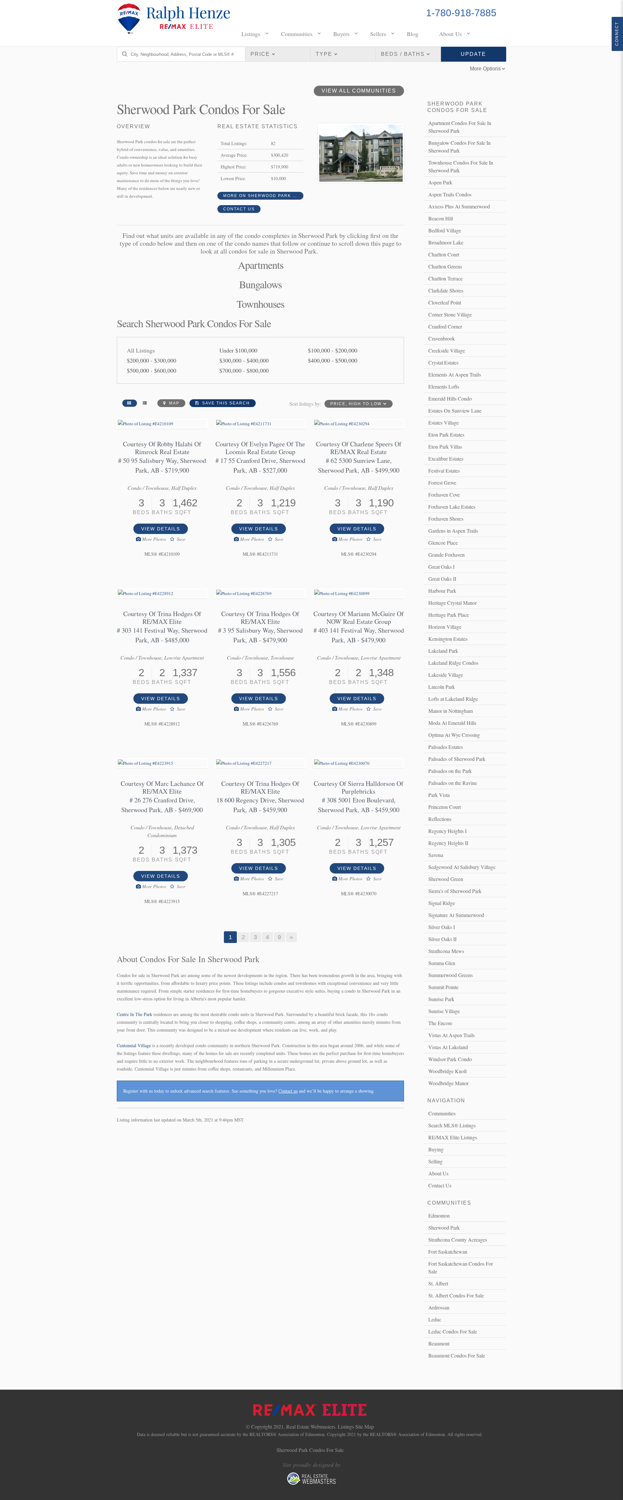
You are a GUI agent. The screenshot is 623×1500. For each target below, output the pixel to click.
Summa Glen (441, 963)
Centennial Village (134, 1045)
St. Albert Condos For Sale (456, 1295)
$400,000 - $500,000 (332, 360)
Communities (296, 34)
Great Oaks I (441, 566)
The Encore (440, 1023)
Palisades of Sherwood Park (456, 758)
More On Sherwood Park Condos (263, 195)
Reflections (439, 818)
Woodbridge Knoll (447, 1071)
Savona (435, 854)
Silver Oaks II (442, 939)
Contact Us (239, 209)
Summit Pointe (443, 987)
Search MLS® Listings (452, 1125)
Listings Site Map (356, 1426)
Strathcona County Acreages (457, 1239)
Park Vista (439, 794)
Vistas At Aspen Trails (451, 1035)
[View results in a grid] (129, 403)
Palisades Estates (445, 746)
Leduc (434, 1319)
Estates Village (443, 422)
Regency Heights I (447, 830)
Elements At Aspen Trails (454, 374)
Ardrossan (438, 1307)
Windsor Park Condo (450, 1059)
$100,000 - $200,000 (332, 350)
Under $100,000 (238, 350)
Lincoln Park (441, 686)
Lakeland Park (443, 650)
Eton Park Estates (446, 434)
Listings (250, 34)
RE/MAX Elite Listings (452, 1137)
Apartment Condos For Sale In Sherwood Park (459, 126)
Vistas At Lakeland (448, 1047)
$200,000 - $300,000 (151, 360)
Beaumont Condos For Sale (456, 1355)
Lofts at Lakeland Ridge (453, 698)
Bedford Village (444, 230)
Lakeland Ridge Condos (453, 662)
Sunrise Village (444, 1011)
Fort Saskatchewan (447, 1251)
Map (173, 403)
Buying (436, 1149)
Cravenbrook (441, 338)
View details (160, 528)
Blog (412, 34)
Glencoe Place (443, 542)
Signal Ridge (441, 902)
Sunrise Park (441, 999)
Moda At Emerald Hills (452, 722)
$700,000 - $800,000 (244, 370)
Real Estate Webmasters (310, 1426)
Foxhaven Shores (445, 518)
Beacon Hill (440, 218)
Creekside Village (446, 350)
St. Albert (438, 1283)
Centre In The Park (134, 1014)
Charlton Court (443, 254)
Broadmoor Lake (445, 242)
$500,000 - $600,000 (151, 370)
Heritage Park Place (448, 614)
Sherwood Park (444, 1227)
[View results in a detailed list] (145, 403)
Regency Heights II (448, 842)
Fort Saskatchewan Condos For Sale (460, 1267)
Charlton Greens (445, 266)
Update (473, 54)
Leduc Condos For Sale (452, 1331)
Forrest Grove (442, 482)
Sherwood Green (445, 878)
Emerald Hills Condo (450, 398)
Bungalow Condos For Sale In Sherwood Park (459, 146)
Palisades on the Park (450, 770)
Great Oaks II (442, 578)
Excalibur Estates (445, 458)
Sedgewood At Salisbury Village (461, 866)
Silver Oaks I (441, 927)
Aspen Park (440, 182)
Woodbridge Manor (448, 1083)
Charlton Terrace (445, 278)
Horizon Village (444, 626)
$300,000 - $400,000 (244, 360)
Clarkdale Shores (445, 290)
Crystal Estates (443, 362)
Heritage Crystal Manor (452, 602)
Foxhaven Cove (444, 494)
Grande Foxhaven (446, 554)
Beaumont (438, 1343)
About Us (450, 34)
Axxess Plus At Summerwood (459, 206)
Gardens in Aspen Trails (453, 530)
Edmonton (439, 1215)
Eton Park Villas (445, 446)
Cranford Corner (445, 326)
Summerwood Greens (450, 975)
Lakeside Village (445, 674)
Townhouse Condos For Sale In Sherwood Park (460, 166)
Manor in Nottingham (450, 710)
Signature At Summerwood (456, 914)
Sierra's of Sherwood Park (455, 890)
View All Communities (359, 90)
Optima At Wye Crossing (454, 734)
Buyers (341, 34)
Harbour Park (442, 590)
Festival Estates (444, 470)
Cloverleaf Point (444, 302)
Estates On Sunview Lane (455, 410)
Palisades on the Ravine (452, 782)
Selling (435, 1161)
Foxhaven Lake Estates (451, 506)
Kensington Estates (448, 638)
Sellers (378, 34)
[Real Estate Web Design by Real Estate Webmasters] (311, 1483)
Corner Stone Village (450, 314)
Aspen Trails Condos (449, 194)
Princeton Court (444, 806)
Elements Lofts (443, 386)
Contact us (288, 1091)
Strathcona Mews (446, 951)
